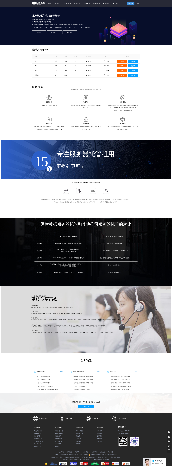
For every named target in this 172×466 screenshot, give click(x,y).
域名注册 (78, 441)
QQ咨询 (133, 61)
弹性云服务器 (59, 431)
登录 (138, 3)
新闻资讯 (106, 3)
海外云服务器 (59, 433)
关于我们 (61, 452)
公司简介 (99, 431)
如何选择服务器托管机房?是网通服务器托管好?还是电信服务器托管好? (84, 383)
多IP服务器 (37, 436)
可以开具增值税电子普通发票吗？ (46, 386)
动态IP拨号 (58, 436)
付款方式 (99, 441)
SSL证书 (78, 438)
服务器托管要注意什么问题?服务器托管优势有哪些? (84, 376)
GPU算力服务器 (38, 441)
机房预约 (39, 32)
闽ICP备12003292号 (112, 455)
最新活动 (77, 3)
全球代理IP (58, 438)
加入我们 (86, 452)
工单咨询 (121, 61)
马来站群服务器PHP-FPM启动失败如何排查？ (121, 389)
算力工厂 (58, 3)
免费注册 (130, 3)
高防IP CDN (79, 433)
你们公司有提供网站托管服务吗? (82, 389)
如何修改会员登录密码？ (43, 383)
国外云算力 (58, 441)
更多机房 (69, 32)
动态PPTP (58, 444)
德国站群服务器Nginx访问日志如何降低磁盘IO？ (121, 376)
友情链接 (102, 452)
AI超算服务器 (38, 431)
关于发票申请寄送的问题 (43, 376)
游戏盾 (78, 436)
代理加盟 (99, 438)
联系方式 (77, 452)
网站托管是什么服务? (79, 386)
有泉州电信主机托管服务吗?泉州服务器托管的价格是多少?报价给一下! (84, 379)
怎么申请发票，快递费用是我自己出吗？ (47, 389)
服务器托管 (54, 32)
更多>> (61, 371)
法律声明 (94, 452)
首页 (49, 3)
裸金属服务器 (38, 438)
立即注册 (86, 406)
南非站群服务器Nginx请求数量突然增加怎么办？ (121, 386)
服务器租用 (37, 444)
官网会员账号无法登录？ (43, 379)
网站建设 (78, 444)
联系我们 (99, 433)
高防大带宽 (37, 433)
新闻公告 (69, 452)
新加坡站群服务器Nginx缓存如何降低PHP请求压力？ (121, 383)
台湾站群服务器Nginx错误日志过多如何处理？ (121, 379)
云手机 (57, 446)
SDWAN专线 (79, 431)
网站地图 (110, 452)
